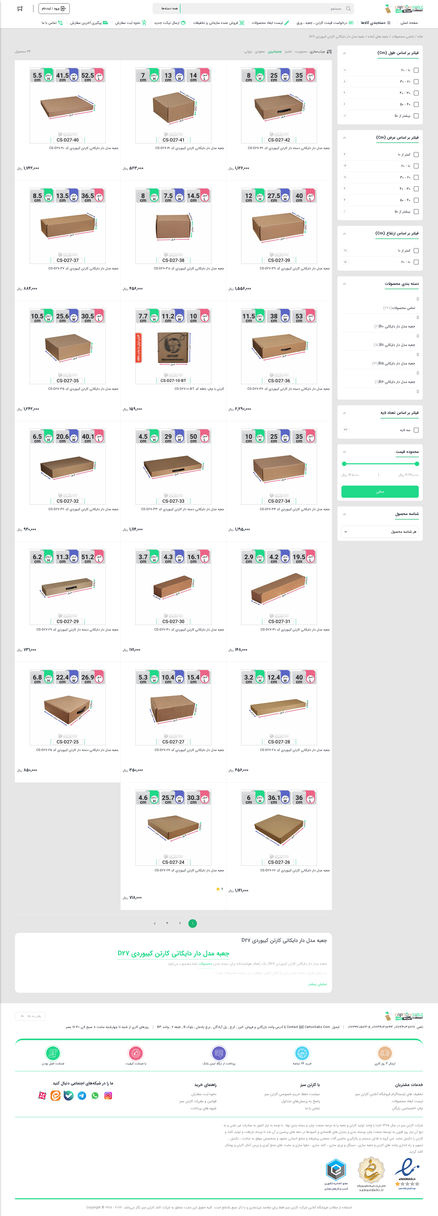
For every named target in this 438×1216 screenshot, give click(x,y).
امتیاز (288, 51)
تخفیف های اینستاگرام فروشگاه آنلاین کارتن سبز (389, 1094)
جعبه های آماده (378, 36)
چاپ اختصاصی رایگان (407, 1108)
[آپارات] (42, 1096)
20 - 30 (405, 81)
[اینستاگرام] (108, 1096)
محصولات (205, 964)
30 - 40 (405, 93)
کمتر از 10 (404, 154)
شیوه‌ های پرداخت (203, 1108)
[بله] (69, 1096)
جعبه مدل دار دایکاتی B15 (393, 363)
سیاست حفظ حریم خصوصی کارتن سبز (292, 1094)
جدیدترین (275, 51)
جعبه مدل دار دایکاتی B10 (394, 326)
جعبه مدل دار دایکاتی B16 (395, 382)
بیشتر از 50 (402, 116)
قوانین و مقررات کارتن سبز (197, 1101)
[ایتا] (55, 1096)
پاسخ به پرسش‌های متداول (301, 1101)
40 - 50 (405, 104)
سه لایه (405, 430)
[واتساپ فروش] (95, 1096)
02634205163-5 (359, 1027)
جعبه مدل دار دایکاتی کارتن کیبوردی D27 (173, 953)
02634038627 (405, 1027)
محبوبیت (301, 51)
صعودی (260, 51)
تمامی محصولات (403, 36)
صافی (380, 491)
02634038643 (382, 1027)
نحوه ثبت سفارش (203, 1094)
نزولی (248, 51)
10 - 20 (405, 70)
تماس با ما (312, 1108)
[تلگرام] (82, 1096)
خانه (420, 36)
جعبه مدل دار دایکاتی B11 (394, 345)
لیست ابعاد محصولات (407, 1101)
